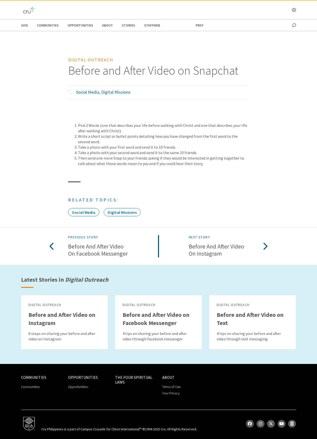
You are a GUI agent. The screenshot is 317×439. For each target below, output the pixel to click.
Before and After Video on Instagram (216, 250)
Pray (199, 25)
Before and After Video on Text (250, 319)
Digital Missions (116, 92)
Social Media (87, 92)
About (107, 25)
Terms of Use (171, 386)
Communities (48, 25)
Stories (128, 25)
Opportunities (80, 25)
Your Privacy (171, 393)
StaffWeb (152, 25)
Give (24, 25)
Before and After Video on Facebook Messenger (98, 250)
